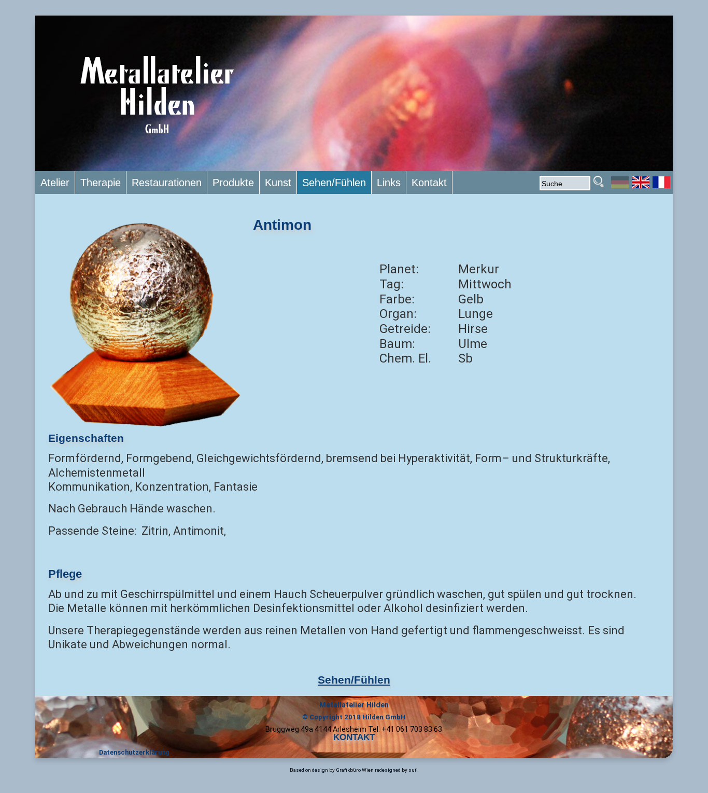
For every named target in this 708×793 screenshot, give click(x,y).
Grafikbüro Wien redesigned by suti (377, 770)
